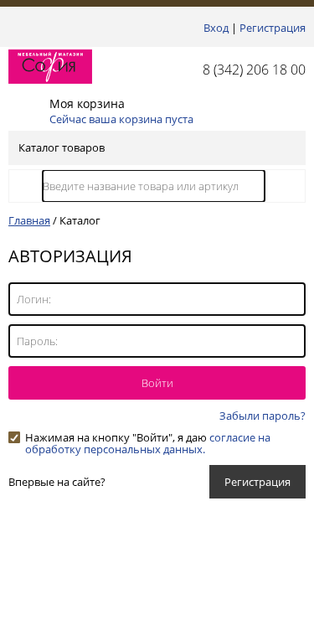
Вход (216, 27)
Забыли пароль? (262, 415)
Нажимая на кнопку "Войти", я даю (147, 437)
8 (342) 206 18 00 (254, 69)
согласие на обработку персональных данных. (147, 443)
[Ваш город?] (13, 27)
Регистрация (272, 27)
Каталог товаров (61, 147)
